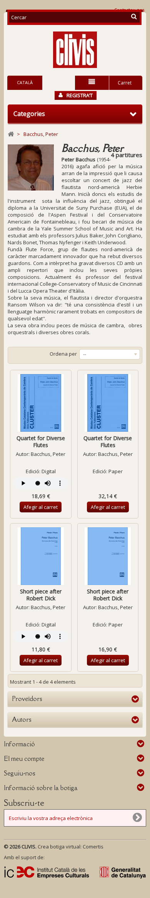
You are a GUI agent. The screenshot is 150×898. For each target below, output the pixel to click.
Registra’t (80, 95)
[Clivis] (75, 49)
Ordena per (63, 353)
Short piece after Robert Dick (41, 595)
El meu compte (24, 758)
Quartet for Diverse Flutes (41, 441)
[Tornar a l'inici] (11, 134)
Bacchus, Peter (48, 454)
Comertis (93, 846)
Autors (22, 719)
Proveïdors (27, 698)
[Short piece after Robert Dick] (40, 556)
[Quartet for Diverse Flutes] (40, 403)
